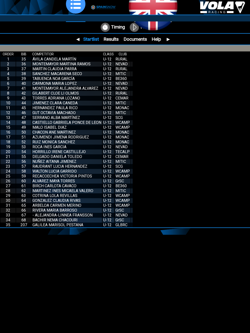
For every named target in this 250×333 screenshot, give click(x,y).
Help (156, 39)
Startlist (91, 39)
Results (111, 39)
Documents (135, 39)
